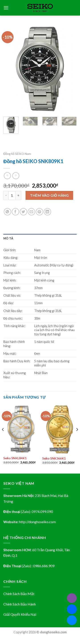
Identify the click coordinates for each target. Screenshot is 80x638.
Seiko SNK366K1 (54, 458)
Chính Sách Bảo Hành (19, 604)
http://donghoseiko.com (37, 522)
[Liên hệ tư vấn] (72, 620)
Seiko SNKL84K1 (15, 458)
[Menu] (6, 7)
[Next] (70, 69)
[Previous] (10, 69)
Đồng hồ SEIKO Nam (17, 154)
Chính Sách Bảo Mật (18, 593)
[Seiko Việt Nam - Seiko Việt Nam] (40, 8)
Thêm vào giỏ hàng (49, 195)
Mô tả (8, 238)
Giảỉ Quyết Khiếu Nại (19, 614)
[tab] (40, 238)
